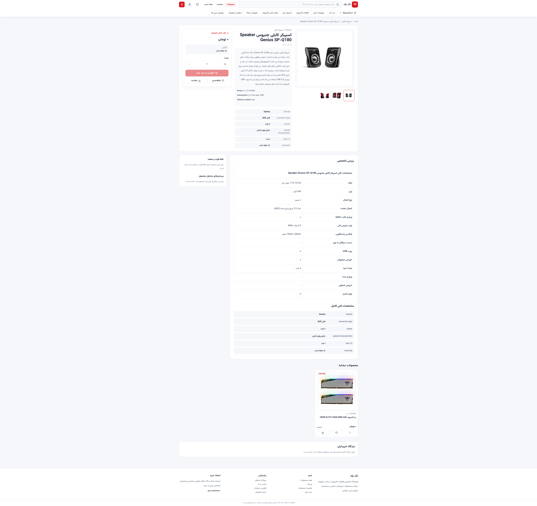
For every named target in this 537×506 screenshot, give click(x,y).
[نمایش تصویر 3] (324, 95)
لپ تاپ (332, 12)
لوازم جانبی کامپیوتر (270, 12)
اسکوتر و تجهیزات (235, 12)
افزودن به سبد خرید (205, 73)
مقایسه (220, 4)
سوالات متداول (260, 480)
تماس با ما (262, 484)
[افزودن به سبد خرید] (350, 432)
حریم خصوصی (260, 492)
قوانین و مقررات (260, 488)
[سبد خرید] (182, 4)
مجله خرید (208, 4)
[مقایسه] (323, 432)
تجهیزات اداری (318, 12)
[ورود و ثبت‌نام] (189, 4)
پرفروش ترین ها (217, 12)
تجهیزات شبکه (252, 12)
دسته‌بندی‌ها (348, 12)
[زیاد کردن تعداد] (225, 64)
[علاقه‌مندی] (336, 432)
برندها (310, 484)
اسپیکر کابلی (347, 21)
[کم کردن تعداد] (189, 64)
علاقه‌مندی (216, 80)
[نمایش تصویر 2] (336, 95)
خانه (356, 21)
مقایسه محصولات (305, 488)
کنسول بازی (287, 12)
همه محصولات (306, 480)
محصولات (231, 4)
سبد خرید (308, 492)
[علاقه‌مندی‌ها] (197, 4)
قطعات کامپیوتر (302, 12)
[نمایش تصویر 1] (349, 95)
